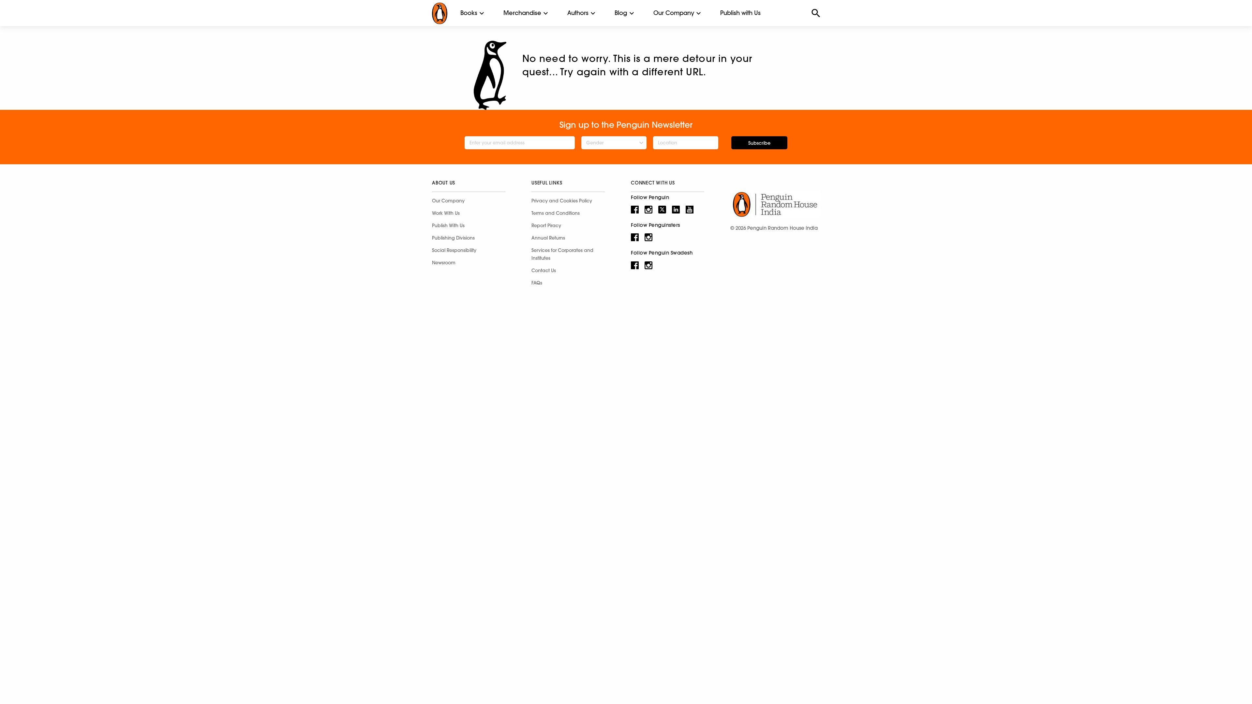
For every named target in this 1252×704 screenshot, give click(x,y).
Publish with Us (740, 13)
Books (468, 13)
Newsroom (443, 263)
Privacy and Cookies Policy (561, 201)
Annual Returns (548, 238)
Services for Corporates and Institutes (562, 254)
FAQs (536, 283)
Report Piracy (546, 225)
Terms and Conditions (555, 213)
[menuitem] (468, 13)
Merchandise (522, 13)
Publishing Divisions (453, 238)
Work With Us (446, 213)
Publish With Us (448, 225)
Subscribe (759, 143)
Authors (578, 13)
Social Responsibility (454, 250)
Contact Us (543, 270)
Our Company (673, 13)
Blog (621, 13)
